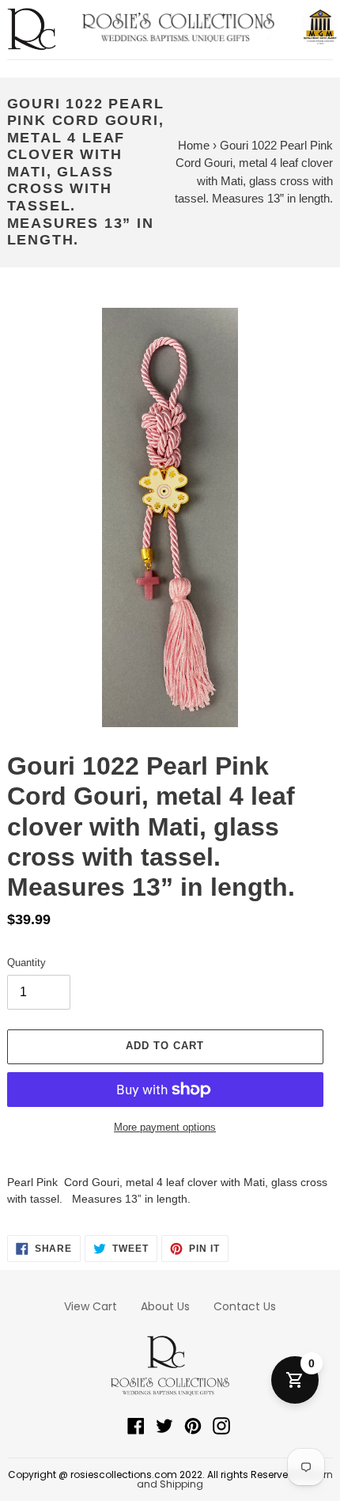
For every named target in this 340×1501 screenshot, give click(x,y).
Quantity (26, 962)
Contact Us (244, 1306)
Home (194, 145)
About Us (165, 1306)
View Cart (90, 1306)
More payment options (165, 1127)
